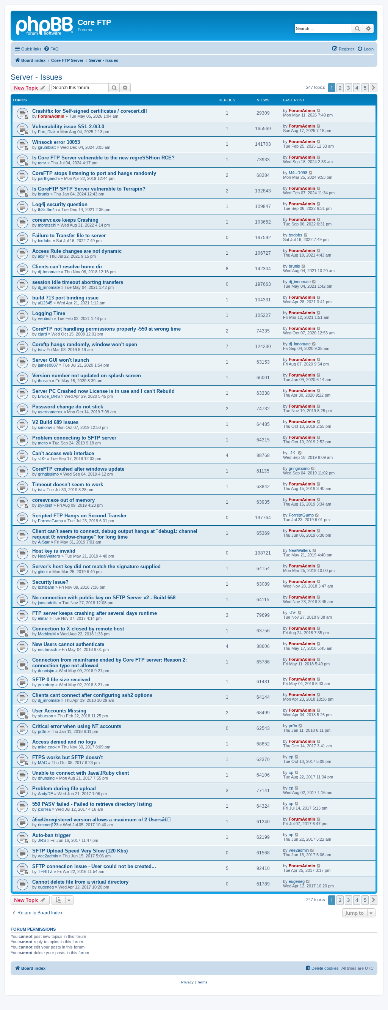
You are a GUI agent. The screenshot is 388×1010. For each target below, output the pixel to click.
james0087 (48, 365)
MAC (42, 762)
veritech (45, 318)
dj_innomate (49, 271)
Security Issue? (50, 582)
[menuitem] (51, 49)
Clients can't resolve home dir (67, 266)
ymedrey (46, 684)
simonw (45, 427)
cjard (42, 334)
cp (291, 757)
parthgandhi (48, 178)
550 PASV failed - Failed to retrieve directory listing (92, 804)
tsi (40, 349)
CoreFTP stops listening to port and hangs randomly (94, 173)
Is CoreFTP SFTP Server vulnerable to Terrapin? (89, 189)
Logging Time (48, 313)
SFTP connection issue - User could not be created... (94, 866)
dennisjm (46, 670)
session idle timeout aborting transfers (77, 282)
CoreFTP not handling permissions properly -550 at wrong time (106, 329)
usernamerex (50, 412)
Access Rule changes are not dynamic (77, 251)
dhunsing (46, 778)
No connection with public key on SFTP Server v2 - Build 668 (103, 597)
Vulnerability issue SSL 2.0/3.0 (68, 126)
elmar (43, 618)
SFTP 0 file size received (61, 679)
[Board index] (45, 25)
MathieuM (47, 634)
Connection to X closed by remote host (78, 629)
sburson (45, 716)
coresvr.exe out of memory (63, 500)
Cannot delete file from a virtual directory (80, 882)
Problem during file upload (64, 788)
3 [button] (348, 87)
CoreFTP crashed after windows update (78, 469)
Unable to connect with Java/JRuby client (80, 773)
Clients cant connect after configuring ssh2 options (92, 695)
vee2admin (48, 856)
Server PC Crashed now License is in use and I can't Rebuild (103, 391)
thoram (44, 380)
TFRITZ (45, 871)
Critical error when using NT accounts (76, 726)
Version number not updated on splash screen (86, 375)
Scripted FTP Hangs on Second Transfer (79, 515)
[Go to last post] (318, 110)
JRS (42, 840)
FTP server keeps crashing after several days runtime (94, 613)
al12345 (45, 303)
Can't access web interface (63, 453)
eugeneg (46, 887)
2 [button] (340, 87)
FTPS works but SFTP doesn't (67, 757)
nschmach (47, 649)
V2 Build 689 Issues (55, 422)
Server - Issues (36, 77)
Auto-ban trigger (51, 835)
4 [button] (356, 87)
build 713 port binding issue (65, 298)
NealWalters (49, 556)
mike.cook (47, 747)
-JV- (292, 612)
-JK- (42, 458)
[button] (373, 87)
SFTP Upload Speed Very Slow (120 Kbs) (80, 851)
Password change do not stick (67, 407)
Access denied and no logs (64, 742)
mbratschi (47, 225)
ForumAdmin (51, 116)
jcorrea (44, 809)
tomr (42, 163)
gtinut (43, 571)
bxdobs (45, 240)
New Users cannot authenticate (68, 644)
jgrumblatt (47, 147)
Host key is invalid (53, 551)
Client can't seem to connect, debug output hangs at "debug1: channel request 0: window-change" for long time (114, 534)
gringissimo (48, 474)
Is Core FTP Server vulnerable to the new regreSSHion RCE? (103, 158)
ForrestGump (50, 520)
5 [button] (365, 87)
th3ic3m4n (47, 209)
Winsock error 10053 (56, 142)
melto (43, 443)
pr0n (42, 731)
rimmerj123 (48, 824)
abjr (41, 256)
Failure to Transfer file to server (69, 235)
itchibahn (46, 587)
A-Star (44, 542)
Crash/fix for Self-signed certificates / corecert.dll (89, 111)
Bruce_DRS (49, 396)
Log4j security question (60, 204)
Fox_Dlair (47, 131)
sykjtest (45, 505)
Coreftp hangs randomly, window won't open (84, 344)
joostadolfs (48, 602)
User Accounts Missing (59, 711)
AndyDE (45, 793)
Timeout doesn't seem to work (67, 484)
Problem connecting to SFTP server (74, 438)
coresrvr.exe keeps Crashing (65, 220)
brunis (43, 194)
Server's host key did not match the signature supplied (96, 566)
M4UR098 (298, 172)
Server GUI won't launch (60, 360)
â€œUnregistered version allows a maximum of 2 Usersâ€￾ (101, 819)
